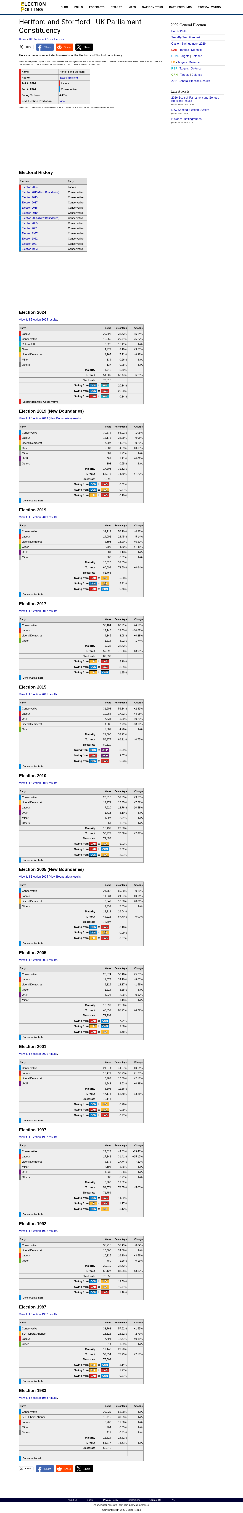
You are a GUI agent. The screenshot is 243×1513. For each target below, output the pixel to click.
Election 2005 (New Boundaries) (40, 217)
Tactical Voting (209, 7)
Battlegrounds (180, 7)
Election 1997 (30, 233)
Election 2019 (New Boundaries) (40, 192)
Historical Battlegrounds (186, 118)
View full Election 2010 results (38, 782)
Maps (132, 7)
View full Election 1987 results (38, 1314)
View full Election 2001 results (38, 1053)
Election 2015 (30, 207)
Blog (64, 7)
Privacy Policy (110, 1500)
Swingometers (152, 7)
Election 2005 (30, 223)
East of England (68, 77)
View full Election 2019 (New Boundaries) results (50, 418)
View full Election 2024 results (38, 319)
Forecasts (96, 7)
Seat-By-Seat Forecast (185, 37)
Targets (184, 49)
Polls (78, 7)
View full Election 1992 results (38, 1230)
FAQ (173, 1500)
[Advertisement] (92, 141)
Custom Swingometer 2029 (188, 43)
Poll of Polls (178, 31)
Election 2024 (30, 187)
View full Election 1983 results (38, 1397)
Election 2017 (30, 202)
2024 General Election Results (190, 80)
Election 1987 (30, 243)
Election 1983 (30, 248)
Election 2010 (30, 212)
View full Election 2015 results (38, 694)
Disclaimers (134, 1500)
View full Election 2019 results (38, 517)
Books (90, 1500)
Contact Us (155, 1500)
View (62, 101)
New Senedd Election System (190, 109)
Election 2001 (30, 228)
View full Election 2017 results (38, 610)
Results (116, 7)
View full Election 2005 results (38, 959)
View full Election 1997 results (38, 1137)
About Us (72, 1500)
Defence (196, 49)
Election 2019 (30, 197)
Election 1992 (30, 238)
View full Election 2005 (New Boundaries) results (50, 876)
